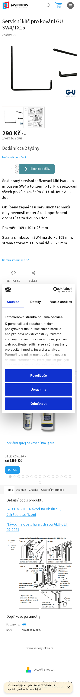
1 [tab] (10, 476)
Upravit (36, 389)
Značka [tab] (33, 490)
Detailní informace (13, 260)
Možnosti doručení (14, 158)
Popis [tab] (9, 490)
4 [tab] (23, 476)
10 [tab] (48, 476)
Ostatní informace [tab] (52, 490)
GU (24, 624)
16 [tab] (40, 482)
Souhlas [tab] (13, 301)
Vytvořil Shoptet (44, 670)
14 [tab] (65, 476)
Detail (12, 470)
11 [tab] (53, 476)
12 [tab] (57, 476)
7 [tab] (36, 476)
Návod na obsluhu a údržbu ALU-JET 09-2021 (37, 527)
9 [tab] (44, 476)
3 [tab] (18, 476)
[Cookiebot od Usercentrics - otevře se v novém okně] (54, 290)
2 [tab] (14, 476)
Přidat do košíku (40, 169)
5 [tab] (27, 476)
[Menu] (70, 5)
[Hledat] (48, 5)
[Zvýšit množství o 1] (17, 166)
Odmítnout (39, 403)
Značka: (9, 35)
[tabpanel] (40, 428)
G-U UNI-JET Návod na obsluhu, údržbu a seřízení (33, 511)
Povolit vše (38, 375)
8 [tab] (40, 476)
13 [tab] (61, 476)
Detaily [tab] (35, 301)
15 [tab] (70, 476)
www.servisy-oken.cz (40, 648)
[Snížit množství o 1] (17, 171)
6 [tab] (31, 476)
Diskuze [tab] (21, 490)
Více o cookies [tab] (61, 301)
